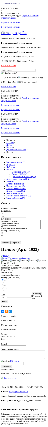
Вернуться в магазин (10, 22)
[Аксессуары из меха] (20, 221)
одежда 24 (14, 32)
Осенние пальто (21, 172)
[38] (15, 233)
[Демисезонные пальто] (20, 223)
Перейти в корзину (30, 15)
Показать (5, 243)
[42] (15, 238)
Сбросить (16, 243)
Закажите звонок (8, 65)
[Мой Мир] (10, 311)
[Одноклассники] (6, 311)
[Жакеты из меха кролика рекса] (20, 228)
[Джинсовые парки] (20, 226)
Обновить (14, 361)
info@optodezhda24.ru (18, 391)
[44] (15, 240)
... (27, 213)
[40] (15, 235)
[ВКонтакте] (2, 311)
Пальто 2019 (19, 174)
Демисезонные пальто (24, 176)
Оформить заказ (8, 18)
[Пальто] (5, 260)
